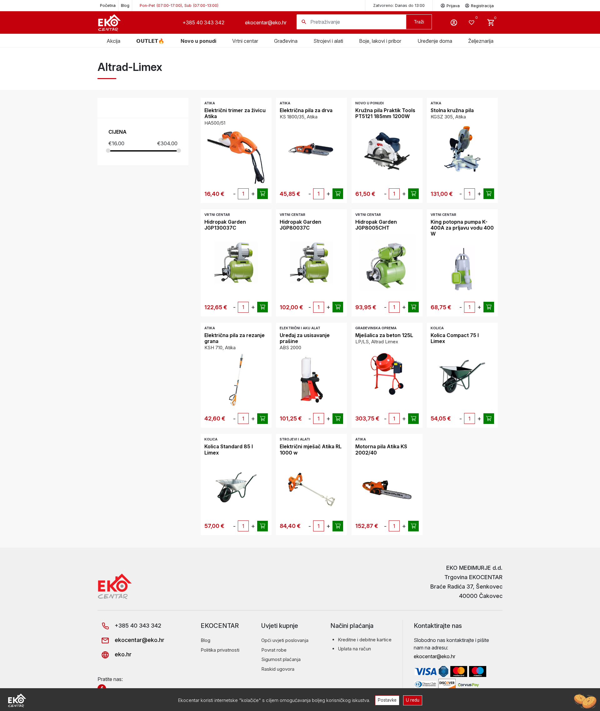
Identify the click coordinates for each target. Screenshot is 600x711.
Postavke (387, 700)
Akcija (113, 41)
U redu (412, 700)
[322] (488, 418)
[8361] (262, 307)
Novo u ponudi (198, 41)
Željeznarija (480, 41)
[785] (337, 526)
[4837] (262, 526)
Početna (108, 5)
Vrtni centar (245, 41)
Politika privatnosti (220, 650)
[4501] (413, 418)
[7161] (413, 193)
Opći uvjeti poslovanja (284, 640)
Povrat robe (274, 650)
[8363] (337, 307)
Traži (419, 22)
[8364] (413, 307)
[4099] (488, 193)
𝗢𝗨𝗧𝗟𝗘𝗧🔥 (150, 41)
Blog (125, 5)
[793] (262, 193)
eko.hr (122, 654)
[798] (413, 526)
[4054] (337, 193)
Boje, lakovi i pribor (380, 41)
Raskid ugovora (277, 669)
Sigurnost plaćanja (281, 659)
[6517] (488, 307)
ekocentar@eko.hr (266, 22)
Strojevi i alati (328, 41)
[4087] (262, 418)
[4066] (337, 418)
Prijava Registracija (470, 5)
